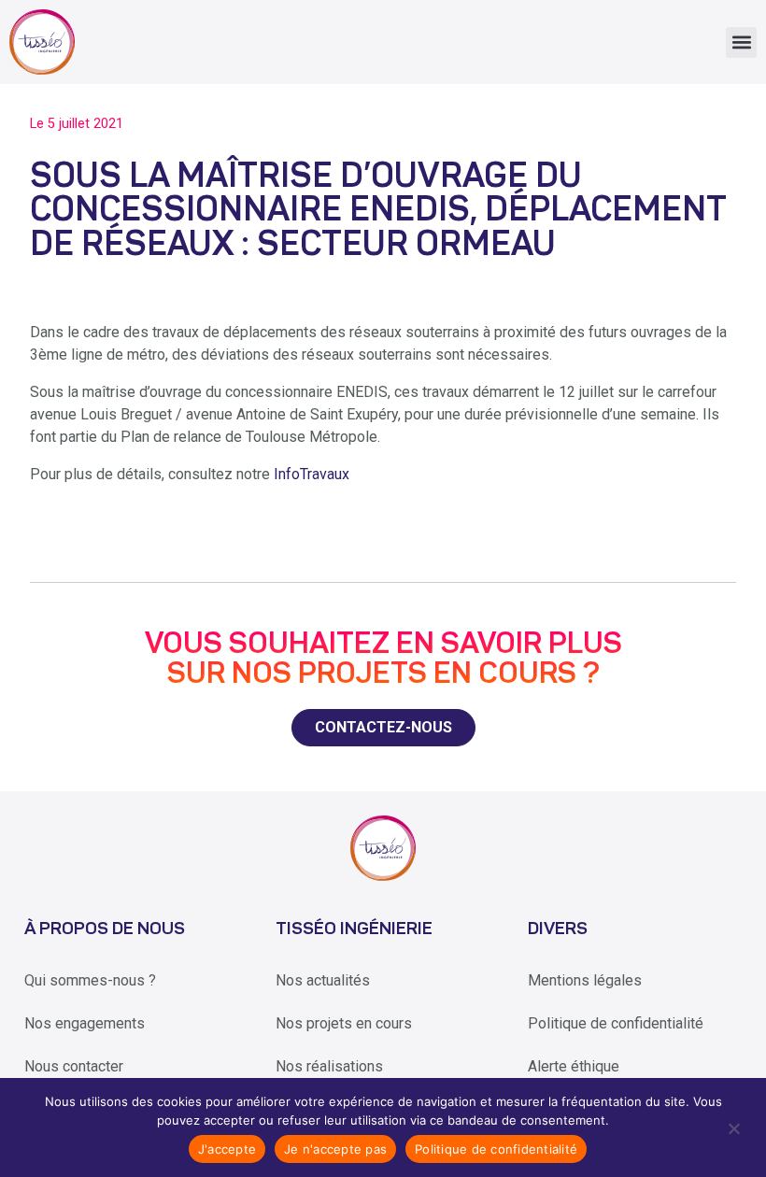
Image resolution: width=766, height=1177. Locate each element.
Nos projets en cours (344, 1023)
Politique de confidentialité (615, 1023)
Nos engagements (84, 1023)
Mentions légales (585, 980)
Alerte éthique (573, 1066)
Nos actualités (323, 980)
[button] (741, 42)
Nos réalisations (329, 1066)
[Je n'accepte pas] (733, 1127)
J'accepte (227, 1149)
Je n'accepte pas (335, 1149)
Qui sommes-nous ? (90, 980)
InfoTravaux (311, 474)
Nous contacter (73, 1066)
